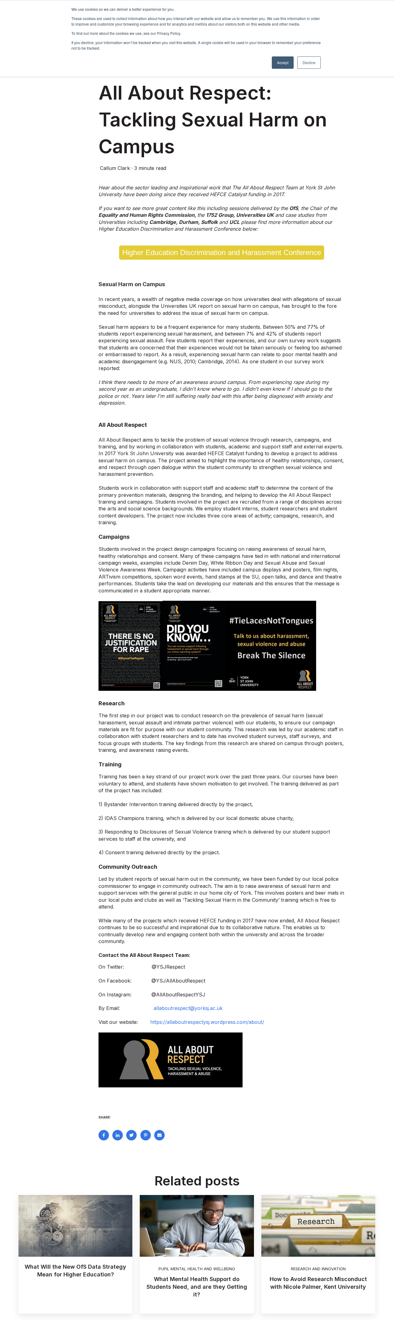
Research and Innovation (318, 1269)
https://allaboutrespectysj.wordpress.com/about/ (207, 1022)
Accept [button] (282, 62)
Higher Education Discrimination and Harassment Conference (221, 252)
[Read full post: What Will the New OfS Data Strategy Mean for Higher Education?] (75, 1226)
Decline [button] (309, 62)
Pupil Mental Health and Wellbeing (197, 1269)
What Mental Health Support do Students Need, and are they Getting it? (197, 1287)
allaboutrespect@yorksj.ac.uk (188, 1008)
